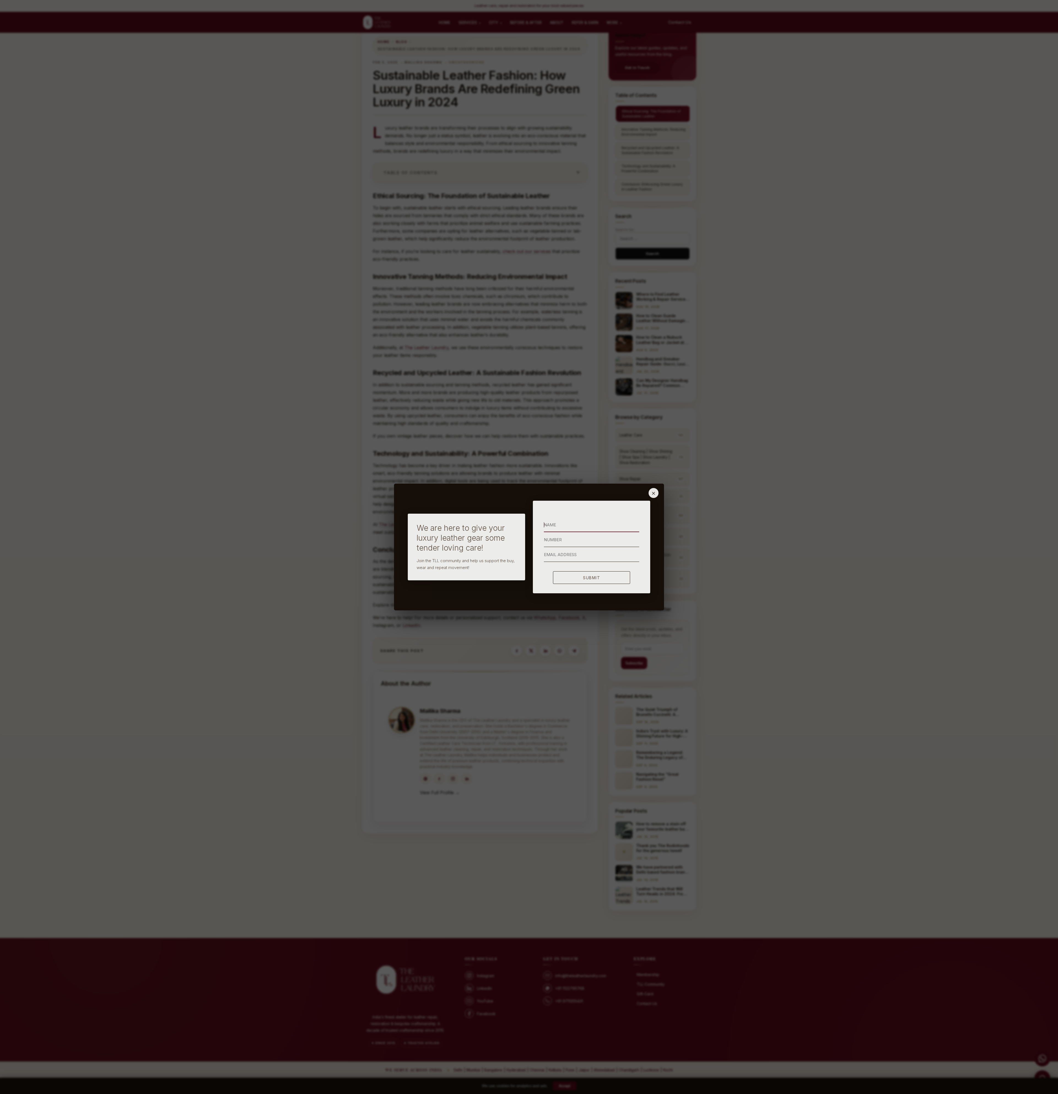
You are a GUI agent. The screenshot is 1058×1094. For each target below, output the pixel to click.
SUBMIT (591, 577)
